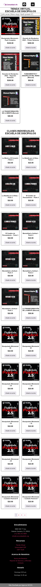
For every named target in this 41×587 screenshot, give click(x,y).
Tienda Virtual (20, 545)
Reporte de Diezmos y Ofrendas (20, 561)
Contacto (21, 563)
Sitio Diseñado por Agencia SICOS (20, 585)
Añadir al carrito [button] (10, 47)
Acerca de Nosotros (20, 558)
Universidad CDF (20, 547)
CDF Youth (20, 549)
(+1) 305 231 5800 (20, 533)
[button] (24, 4)
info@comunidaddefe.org (20, 536)
